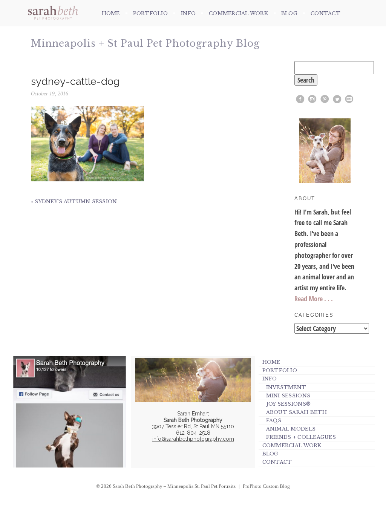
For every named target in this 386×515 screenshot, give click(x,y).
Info (188, 13)
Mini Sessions (288, 395)
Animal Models (291, 429)
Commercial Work (238, 13)
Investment (286, 387)
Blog (289, 13)
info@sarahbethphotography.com (193, 439)
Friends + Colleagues (301, 437)
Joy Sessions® (288, 404)
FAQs (274, 420)
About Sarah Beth (296, 412)
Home (111, 13)
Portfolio (150, 13)
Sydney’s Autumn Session (76, 201)
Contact (325, 13)
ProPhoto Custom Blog (266, 486)
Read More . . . (313, 298)
